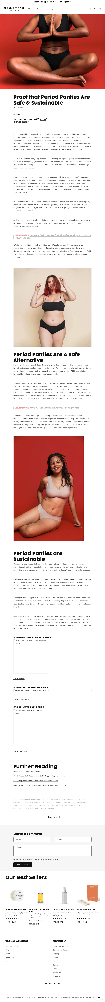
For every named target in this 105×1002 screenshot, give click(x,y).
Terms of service (53, 997)
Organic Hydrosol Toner (64, 909)
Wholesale (57, 972)
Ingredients (9, 957)
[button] (31, 9)
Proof (43, 119)
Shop (7, 950)
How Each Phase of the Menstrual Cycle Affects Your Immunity (39, 785)
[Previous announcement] (6, 2)
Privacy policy (42, 997)
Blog (7, 961)
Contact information (92, 997)
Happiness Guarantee (61, 946)
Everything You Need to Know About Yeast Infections (35, 781)
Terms (55, 965)
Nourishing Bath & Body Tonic (40, 910)
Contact (56, 969)
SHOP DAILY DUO (20, 751)
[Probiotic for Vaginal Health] (13, 703)
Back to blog (54, 817)
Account (56, 957)
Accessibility (57, 976)
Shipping (56, 954)
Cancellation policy (78, 997)
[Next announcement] (99, 2)
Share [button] (17, 114)
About (7, 954)
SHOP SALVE (19, 679)
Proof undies (18, 177)
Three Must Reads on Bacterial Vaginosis (54, 408)
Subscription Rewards (61, 950)
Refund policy (31, 997)
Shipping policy (65, 997)
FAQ (54, 961)
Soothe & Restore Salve (15, 909)
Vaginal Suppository (86, 909)
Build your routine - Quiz (14, 946)
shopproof (21, 122)
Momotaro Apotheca (18, 997)
